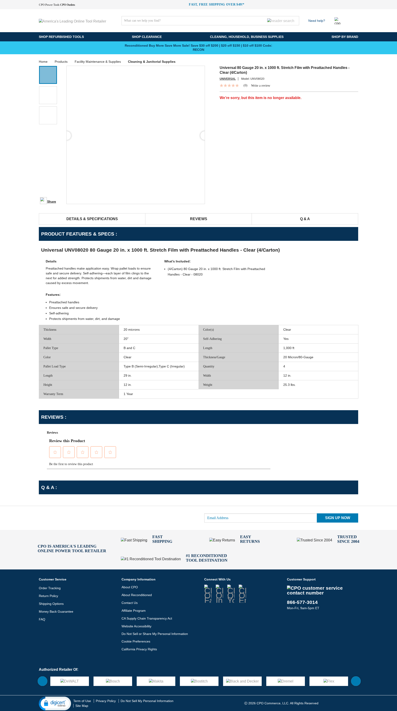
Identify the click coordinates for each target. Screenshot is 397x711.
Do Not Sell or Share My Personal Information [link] (155, 634)
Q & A (305, 219)
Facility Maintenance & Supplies (98, 61)
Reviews (198, 219)
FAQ (42, 619)
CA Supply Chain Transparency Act (147, 618)
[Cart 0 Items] (354, 20)
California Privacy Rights (139, 649)
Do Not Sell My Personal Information (147, 701)
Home (43, 61)
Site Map (81, 706)
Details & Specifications (92, 219)
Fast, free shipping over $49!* (216, 4)
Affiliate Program (134, 610)
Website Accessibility (136, 626)
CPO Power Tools (49, 4)
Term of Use (82, 701)
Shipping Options (51, 604)
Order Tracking (50, 588)
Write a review (260, 85)
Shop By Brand (345, 37)
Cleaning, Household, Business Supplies (247, 37)
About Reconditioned (137, 595)
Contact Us (130, 603)
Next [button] (281, 47)
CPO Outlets (67, 4)
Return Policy (48, 596)
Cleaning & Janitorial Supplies (152, 61)
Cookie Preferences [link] (136, 641)
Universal (228, 78)
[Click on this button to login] (338, 20)
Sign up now (337, 518)
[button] (48, 75)
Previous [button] (115, 47)
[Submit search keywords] (281, 20)
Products (61, 61)
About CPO (130, 587)
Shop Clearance (147, 37)
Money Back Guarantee (56, 611)
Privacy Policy (106, 701)
